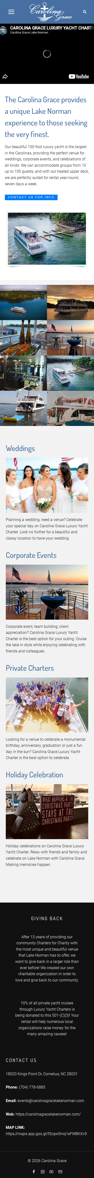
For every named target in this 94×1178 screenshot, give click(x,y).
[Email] (60, 1172)
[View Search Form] (84, 11)
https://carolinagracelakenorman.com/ (48, 1114)
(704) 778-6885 (32, 1087)
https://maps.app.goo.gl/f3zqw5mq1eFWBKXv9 (46, 1133)
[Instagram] (43, 1172)
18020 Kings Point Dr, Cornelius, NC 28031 (42, 1074)
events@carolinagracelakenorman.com (51, 1100)
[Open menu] (11, 12)
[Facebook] (34, 1172)
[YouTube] (51, 1172)
